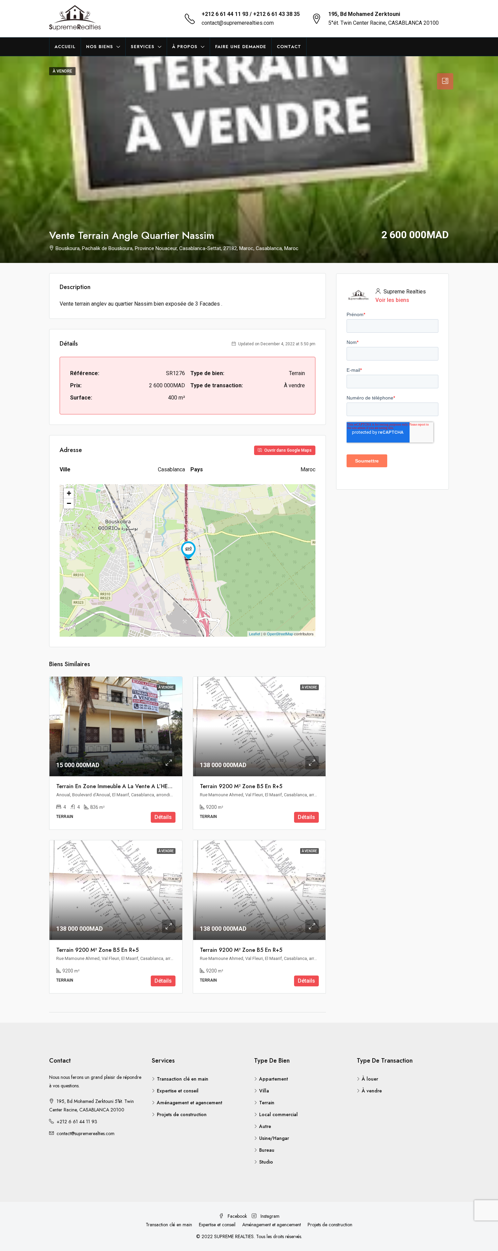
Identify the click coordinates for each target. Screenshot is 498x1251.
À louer (370, 1078)
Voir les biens (392, 300)
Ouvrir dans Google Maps (287, 450)
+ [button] (69, 493)
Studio (266, 1161)
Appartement (273, 1078)
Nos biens (99, 46)
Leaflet (254, 633)
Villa (264, 1090)
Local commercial (278, 1114)
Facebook (237, 1216)
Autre (265, 1126)
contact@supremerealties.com (238, 23)
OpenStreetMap (280, 633)
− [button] (69, 503)
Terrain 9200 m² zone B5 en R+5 (241, 786)
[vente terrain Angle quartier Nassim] (188, 550)
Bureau (266, 1150)
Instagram (269, 1216)
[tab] (445, 81)
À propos (185, 46)
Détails (163, 817)
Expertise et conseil (178, 1090)
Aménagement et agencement (189, 1102)
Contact (289, 46)
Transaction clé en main (182, 1078)
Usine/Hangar (274, 1138)
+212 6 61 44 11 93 (77, 1121)
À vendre (372, 1090)
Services (142, 46)
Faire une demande (240, 46)
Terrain (266, 1102)
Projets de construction (182, 1114)
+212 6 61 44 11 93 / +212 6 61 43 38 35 (251, 14)
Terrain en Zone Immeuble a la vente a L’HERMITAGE (123, 786)
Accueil (65, 46)
